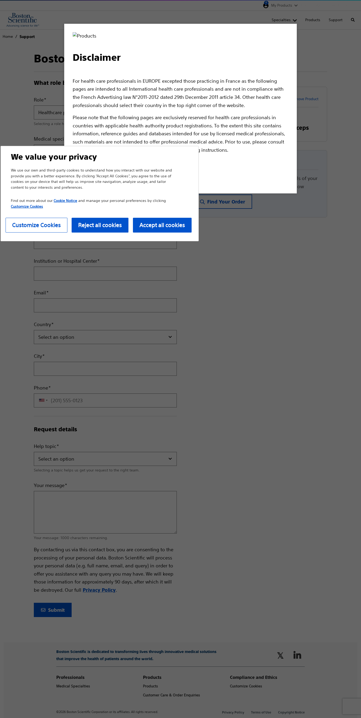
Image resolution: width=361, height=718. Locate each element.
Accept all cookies (162, 225)
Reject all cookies (100, 225)
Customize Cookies (36, 225)
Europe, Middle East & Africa (325, 5)
